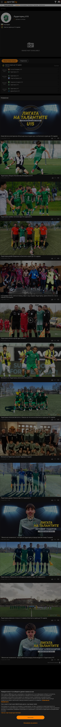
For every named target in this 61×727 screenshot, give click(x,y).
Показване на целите (30, 723)
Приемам (30, 717)
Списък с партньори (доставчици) (11, 712)
